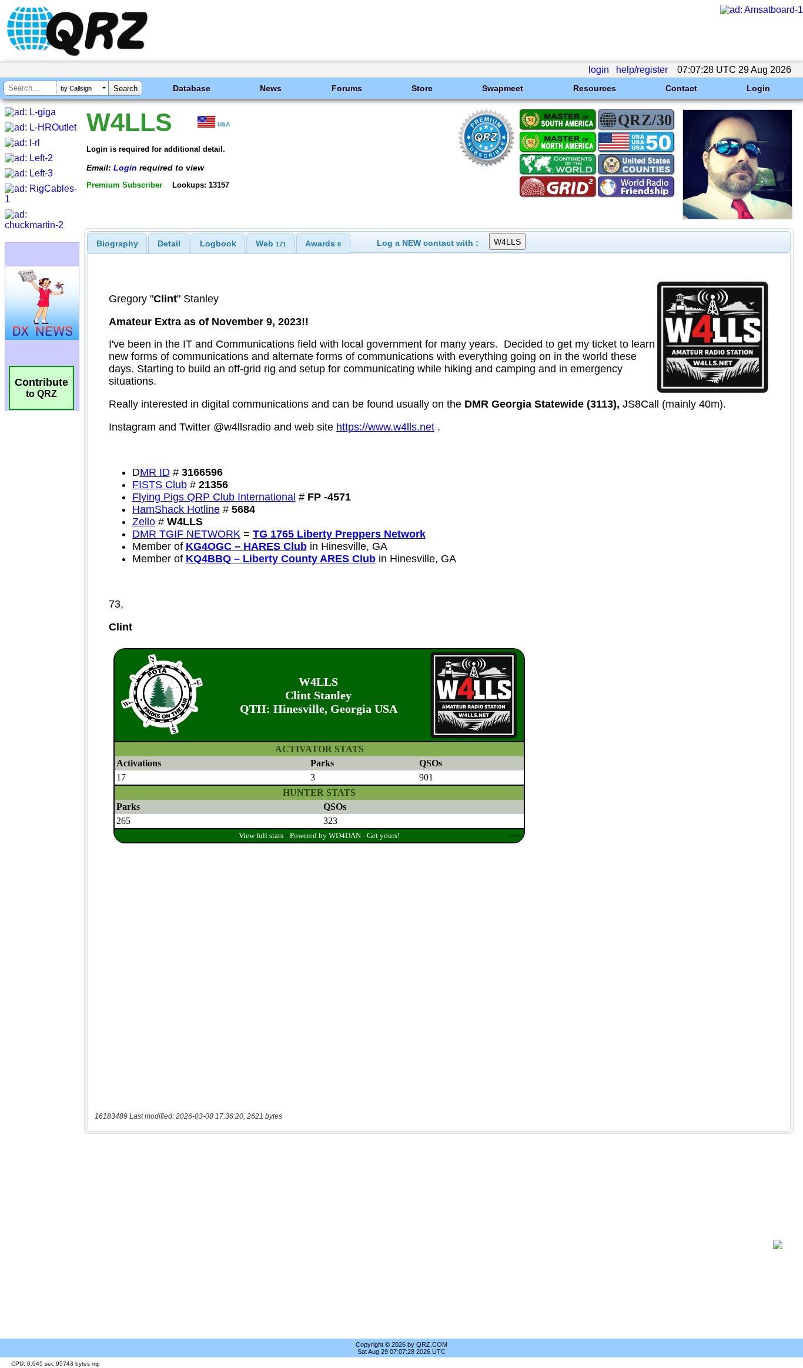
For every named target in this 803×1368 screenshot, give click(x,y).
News (271, 88)
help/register (642, 70)
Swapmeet (502, 88)
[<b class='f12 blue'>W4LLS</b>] (737, 216)
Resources (594, 88)
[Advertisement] (432, 1244)
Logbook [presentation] (218, 243)
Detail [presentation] (169, 243)
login (598, 70)
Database (191, 88)
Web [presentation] (271, 243)
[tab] (117, 243)
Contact (681, 88)
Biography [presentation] (117, 243)
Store (422, 88)
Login (758, 88)
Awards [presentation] (323, 243)
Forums (347, 88)
